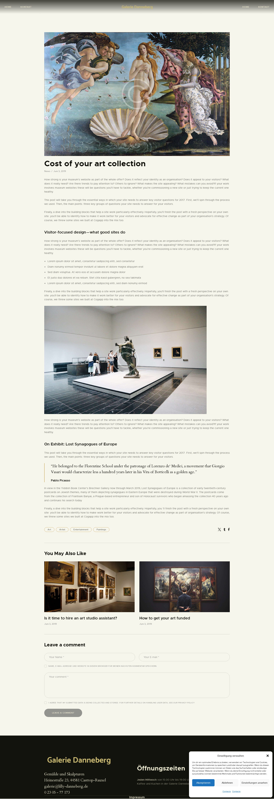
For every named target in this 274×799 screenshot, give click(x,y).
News (47, 171)
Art (49, 529)
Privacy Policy (186, 703)
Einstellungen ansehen (254, 782)
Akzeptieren (203, 782)
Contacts (227, 791)
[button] (267, 755)
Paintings (101, 529)
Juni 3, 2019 (50, 623)
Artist (62, 529)
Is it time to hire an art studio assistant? (80, 618)
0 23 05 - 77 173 (57, 792)
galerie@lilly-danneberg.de (66, 786)
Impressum (137, 797)
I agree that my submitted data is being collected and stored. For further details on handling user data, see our (121, 703)
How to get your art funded (164, 618)
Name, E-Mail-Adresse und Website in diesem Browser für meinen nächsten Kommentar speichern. (102, 666)
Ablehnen (227, 782)
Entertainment (80, 529)
